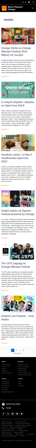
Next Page (18, 353)
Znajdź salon (21, 385)
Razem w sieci (20, 434)
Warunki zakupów (7, 423)
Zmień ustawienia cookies (24, 425)
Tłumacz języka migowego (9, 436)
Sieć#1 (4, 427)
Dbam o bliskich (18, 432)
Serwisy (4, 378)
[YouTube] (17, 414)
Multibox (20, 429)
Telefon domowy (6, 432)
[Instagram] (8, 414)
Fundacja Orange (23, 430)
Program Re (30, 434)
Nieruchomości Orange (8, 429)
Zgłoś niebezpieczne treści (25, 374)
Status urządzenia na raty (24, 372)
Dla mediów (5, 387)
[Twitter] (21, 414)
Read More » (5, 76)
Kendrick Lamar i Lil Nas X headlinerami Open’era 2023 (16, 158)
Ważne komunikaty (7, 421)
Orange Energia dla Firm (8, 392)
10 (23, 350)
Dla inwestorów (5, 381)
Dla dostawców (5, 385)
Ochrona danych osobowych (23, 423)
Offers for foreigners (7, 372)
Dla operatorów (5, 383)
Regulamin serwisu (21, 421)
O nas (19, 381)
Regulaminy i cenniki (23, 364)
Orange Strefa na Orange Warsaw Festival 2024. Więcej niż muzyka (16, 51)
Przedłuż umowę (6, 364)
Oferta (3, 361)
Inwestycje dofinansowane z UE (18, 427)
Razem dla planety (7, 434)
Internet (4, 368)
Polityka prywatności (7, 425)
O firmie (20, 378)
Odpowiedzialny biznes (8, 430)
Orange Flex (5, 370)
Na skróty (21, 361)
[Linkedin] (12, 414)
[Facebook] (3, 414)
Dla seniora (4, 389)
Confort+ (22, 436)
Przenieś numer (6, 366)
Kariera (20, 383)
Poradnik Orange (22, 370)
